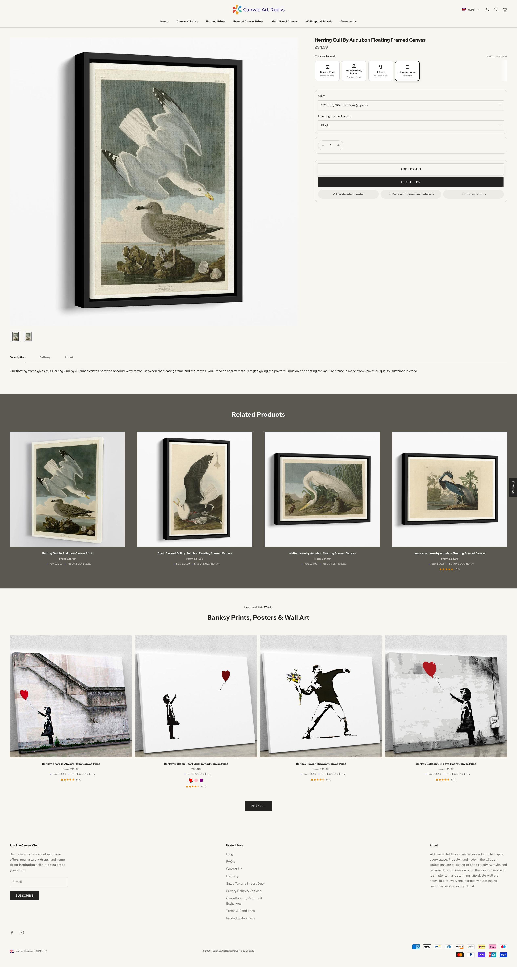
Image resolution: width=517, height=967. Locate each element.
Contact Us (234, 869)
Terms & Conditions (240, 911)
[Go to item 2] (28, 336)
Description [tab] (17, 357)
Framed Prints (215, 21)
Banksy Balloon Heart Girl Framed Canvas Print (196, 763)
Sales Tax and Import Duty (245, 883)
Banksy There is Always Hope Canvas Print (71, 763)
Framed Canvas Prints (248, 21)
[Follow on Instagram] (22, 933)
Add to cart (410, 169)
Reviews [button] (513, 487)
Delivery (232, 876)
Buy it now (411, 182)
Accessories (348, 21)
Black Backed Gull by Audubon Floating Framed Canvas (195, 553)
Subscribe (24, 896)
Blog (229, 854)
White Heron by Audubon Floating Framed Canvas (322, 553)
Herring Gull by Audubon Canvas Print (67, 553)
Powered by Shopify (243, 950)
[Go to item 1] (15, 336)
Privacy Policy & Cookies (243, 891)
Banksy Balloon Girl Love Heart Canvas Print (446, 763)
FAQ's (230, 861)
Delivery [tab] (45, 357)
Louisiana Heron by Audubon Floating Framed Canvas (450, 553)
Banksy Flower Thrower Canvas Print (321, 763)
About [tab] (69, 357)
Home (164, 21)
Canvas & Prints (187, 21)
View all (258, 806)
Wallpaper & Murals (319, 21)
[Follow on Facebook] (12, 933)
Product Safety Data (240, 918)
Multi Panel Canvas (285, 21)
